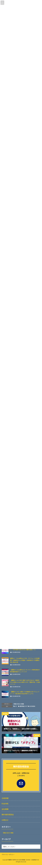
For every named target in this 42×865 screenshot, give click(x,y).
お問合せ (5, 820)
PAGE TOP (38, 837)
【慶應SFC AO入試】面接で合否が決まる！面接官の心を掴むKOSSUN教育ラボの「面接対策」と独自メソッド (25, 682)
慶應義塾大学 (23, 706)
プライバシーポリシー (8, 854)
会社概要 (5, 809)
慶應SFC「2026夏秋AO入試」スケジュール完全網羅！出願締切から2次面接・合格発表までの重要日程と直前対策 (24, 660)
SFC (16, 706)
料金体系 (5, 804)
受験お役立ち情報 (18, 704)
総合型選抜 (32, 706)
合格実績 (5, 798)
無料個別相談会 (8, 814)
